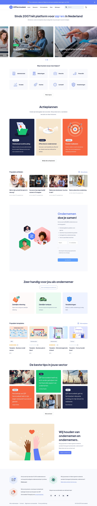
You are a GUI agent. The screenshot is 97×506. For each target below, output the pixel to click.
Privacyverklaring (42, 503)
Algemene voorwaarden (31, 503)
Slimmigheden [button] (44, 7)
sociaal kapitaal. (39, 494)
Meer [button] (51, 7)
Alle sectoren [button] (48, 413)
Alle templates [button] (84, 323)
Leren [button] (29, 7)
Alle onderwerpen (13, 503)
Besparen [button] (35, 7)
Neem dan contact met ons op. (69, 482)
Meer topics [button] (48, 94)
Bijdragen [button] (57, 7)
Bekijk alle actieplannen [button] (48, 160)
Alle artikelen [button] (84, 172)
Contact (22, 503)
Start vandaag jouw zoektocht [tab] (48, 287)
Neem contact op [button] (65, 452)
